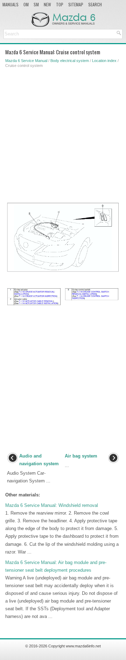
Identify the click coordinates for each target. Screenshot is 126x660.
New (47, 4)
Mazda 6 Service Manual (26, 61)
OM (26, 4)
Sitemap (75, 4)
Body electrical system (69, 61)
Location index (104, 61)
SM (36, 4)
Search (95, 4)
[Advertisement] (63, 134)
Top (59, 4)
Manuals (10, 4)
